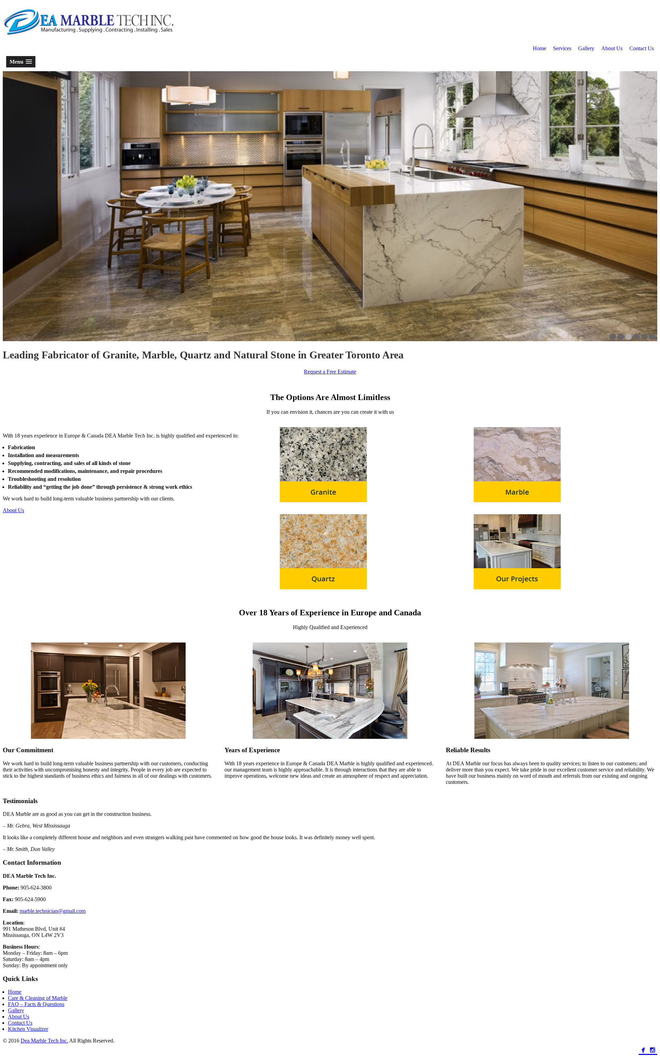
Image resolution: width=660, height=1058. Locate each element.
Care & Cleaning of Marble (37, 998)
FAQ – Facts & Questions (36, 1004)
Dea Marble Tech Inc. (44, 1041)
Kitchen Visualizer (28, 1029)
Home (539, 48)
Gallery (586, 48)
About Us (612, 48)
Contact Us (641, 48)
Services (562, 48)
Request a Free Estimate (330, 372)
